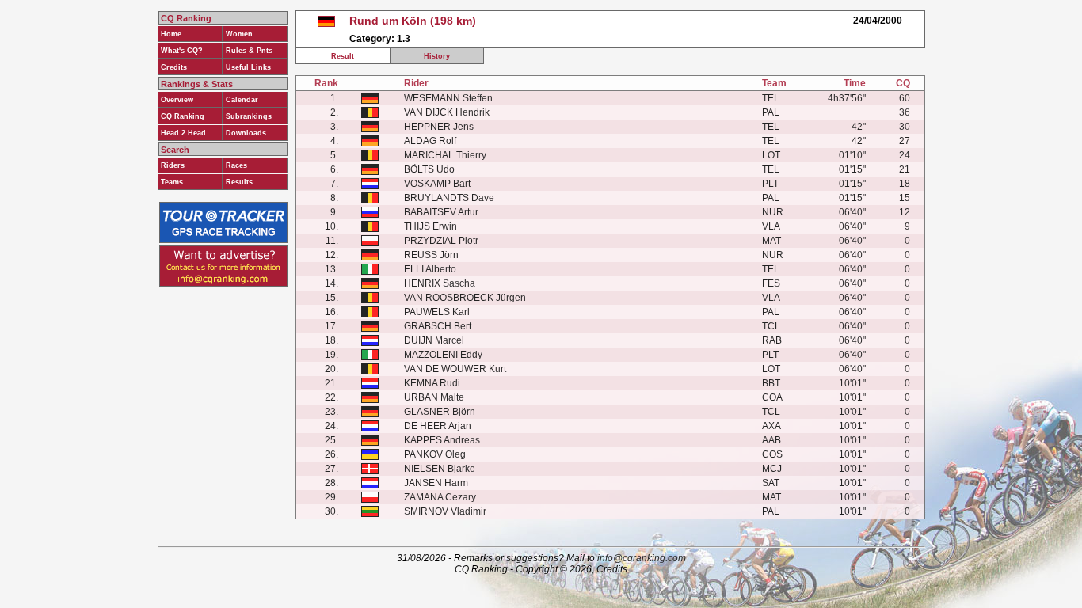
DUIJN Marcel (434, 340)
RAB (772, 340)
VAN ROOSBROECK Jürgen (465, 297)
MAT (771, 240)
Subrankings (249, 116)
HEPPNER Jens (439, 126)
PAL (770, 112)
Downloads (246, 133)
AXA (771, 425)
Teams (172, 182)
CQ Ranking (182, 116)
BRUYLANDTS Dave (449, 197)
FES (771, 283)
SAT (770, 482)
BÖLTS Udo (429, 169)
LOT (771, 155)
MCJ (772, 468)
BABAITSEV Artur (441, 212)
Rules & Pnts (249, 51)
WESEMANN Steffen (448, 98)
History (437, 56)
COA (772, 397)
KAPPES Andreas (442, 440)
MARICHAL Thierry (445, 155)
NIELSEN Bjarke (439, 468)
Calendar (242, 100)
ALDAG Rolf (430, 140)
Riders (173, 165)
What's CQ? (182, 51)
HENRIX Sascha (439, 283)
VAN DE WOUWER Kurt (455, 368)
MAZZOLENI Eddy (443, 354)
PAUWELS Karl (437, 311)
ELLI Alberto (430, 269)
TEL (770, 98)
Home (171, 34)
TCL (771, 326)
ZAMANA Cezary (440, 497)
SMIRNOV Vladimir (445, 511)
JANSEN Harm (436, 482)
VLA (771, 226)
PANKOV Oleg (435, 454)
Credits (174, 67)
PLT (770, 183)
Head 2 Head (183, 133)
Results (239, 182)
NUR (772, 212)
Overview (177, 100)
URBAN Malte (434, 397)
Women (239, 34)
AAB (771, 440)
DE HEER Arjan (437, 425)
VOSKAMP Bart (437, 183)
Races (236, 165)
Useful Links (248, 67)
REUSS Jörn (431, 254)
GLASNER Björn (439, 411)
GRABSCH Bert (437, 326)
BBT (771, 383)
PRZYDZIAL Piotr (441, 240)
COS (772, 454)
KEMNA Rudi (432, 383)
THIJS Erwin (430, 226)
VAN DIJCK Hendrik (447, 112)
